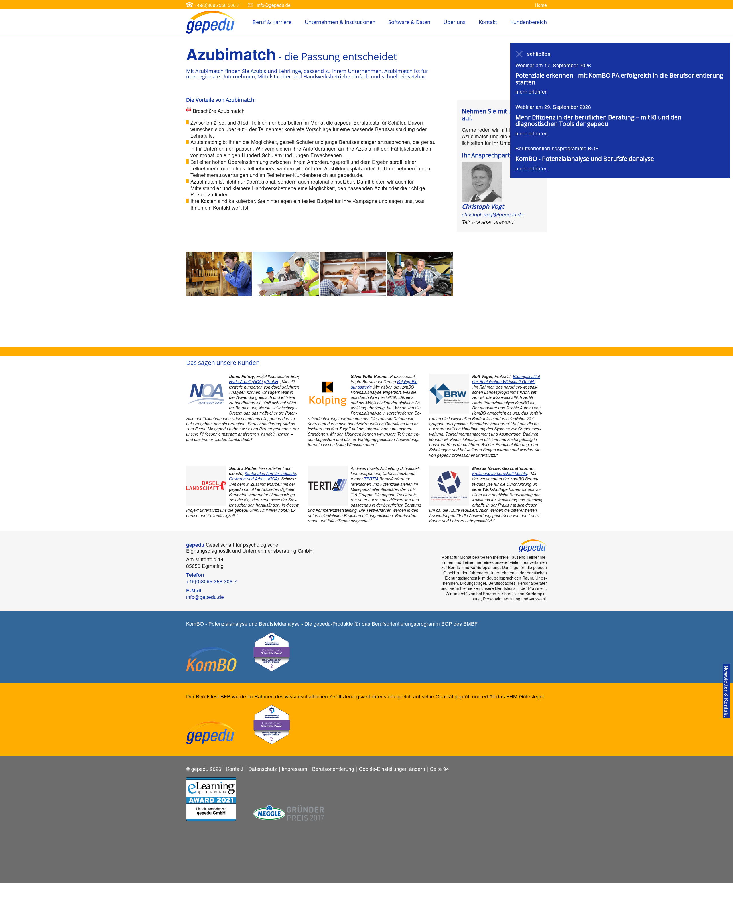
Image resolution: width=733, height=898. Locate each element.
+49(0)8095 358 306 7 (216, 5)
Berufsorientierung (333, 768)
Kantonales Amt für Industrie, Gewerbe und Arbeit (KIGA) (263, 475)
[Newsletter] (726, 691)
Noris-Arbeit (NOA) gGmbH (253, 381)
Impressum (294, 768)
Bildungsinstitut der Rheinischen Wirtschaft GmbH (506, 378)
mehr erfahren (531, 91)
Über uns (455, 22)
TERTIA (371, 479)
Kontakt (488, 22)
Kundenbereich (528, 22)
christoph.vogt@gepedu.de (492, 214)
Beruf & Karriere (272, 22)
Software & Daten (409, 22)
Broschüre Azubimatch (219, 110)
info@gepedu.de (274, 5)
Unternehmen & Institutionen (340, 22)
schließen (539, 53)
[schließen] (519, 54)
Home (541, 5)
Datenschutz (262, 768)
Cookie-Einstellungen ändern (392, 768)
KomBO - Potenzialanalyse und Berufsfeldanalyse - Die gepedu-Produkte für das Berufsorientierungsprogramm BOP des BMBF (332, 623)
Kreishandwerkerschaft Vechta (499, 473)
